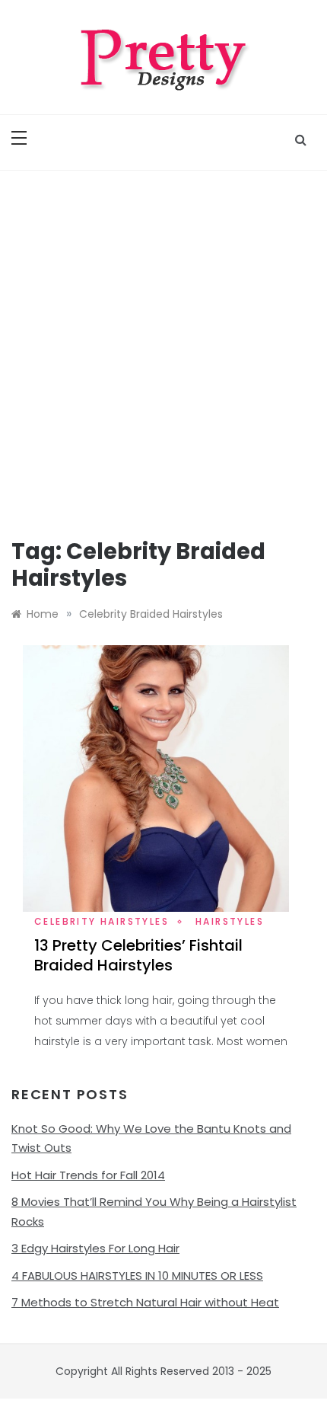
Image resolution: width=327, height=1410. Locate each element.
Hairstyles (229, 921)
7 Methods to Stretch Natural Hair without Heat (145, 1302)
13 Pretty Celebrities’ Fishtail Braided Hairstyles (138, 955)
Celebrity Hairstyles (101, 921)
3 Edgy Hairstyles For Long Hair (95, 1248)
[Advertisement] (163, 342)
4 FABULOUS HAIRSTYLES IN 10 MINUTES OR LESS (137, 1276)
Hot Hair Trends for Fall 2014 (88, 1175)
